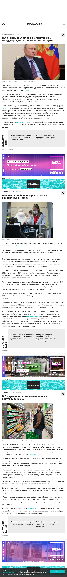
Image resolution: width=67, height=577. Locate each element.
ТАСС (27, 90)
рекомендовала (32, 316)
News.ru (33, 454)
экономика (10, 149)
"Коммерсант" (21, 246)
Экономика (18, 34)
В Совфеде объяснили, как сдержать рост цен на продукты (47, 524)
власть (4, 149)
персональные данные (9, 573)
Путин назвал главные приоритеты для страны (45, 136)
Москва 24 (33, 24)
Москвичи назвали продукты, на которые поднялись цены (22, 523)
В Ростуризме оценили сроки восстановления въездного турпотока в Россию (22, 337)
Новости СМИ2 (6, 178)
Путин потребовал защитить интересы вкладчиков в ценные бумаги (21, 137)
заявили (5, 108)
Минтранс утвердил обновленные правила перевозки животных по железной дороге (46, 338)
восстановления (34, 508)
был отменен (21, 122)
